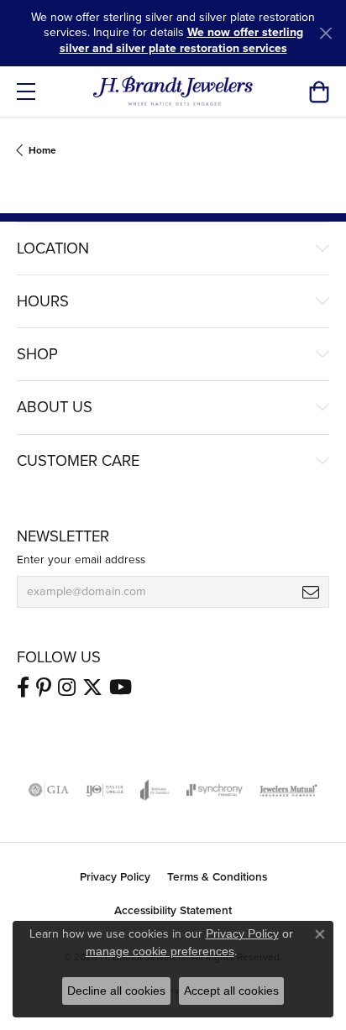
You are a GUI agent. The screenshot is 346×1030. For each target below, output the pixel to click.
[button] (318, 91)
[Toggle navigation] (26, 91)
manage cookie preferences (160, 951)
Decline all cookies (116, 990)
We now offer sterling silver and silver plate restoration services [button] (181, 40)
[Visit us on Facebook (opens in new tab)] (23, 687)
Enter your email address (81, 559)
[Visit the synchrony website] (214, 790)
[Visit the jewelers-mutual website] (288, 790)
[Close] (325, 33)
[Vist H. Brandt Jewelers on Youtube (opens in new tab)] (120, 687)
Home (42, 150)
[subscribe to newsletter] (310, 592)
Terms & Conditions (217, 876)
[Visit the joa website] (155, 790)
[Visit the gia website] (49, 790)
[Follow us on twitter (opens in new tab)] (92, 687)
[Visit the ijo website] (104, 790)
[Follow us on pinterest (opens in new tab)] (43, 687)
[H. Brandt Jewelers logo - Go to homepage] (173, 91)
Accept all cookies (231, 990)
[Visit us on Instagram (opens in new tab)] (67, 687)
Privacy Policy (115, 876)
